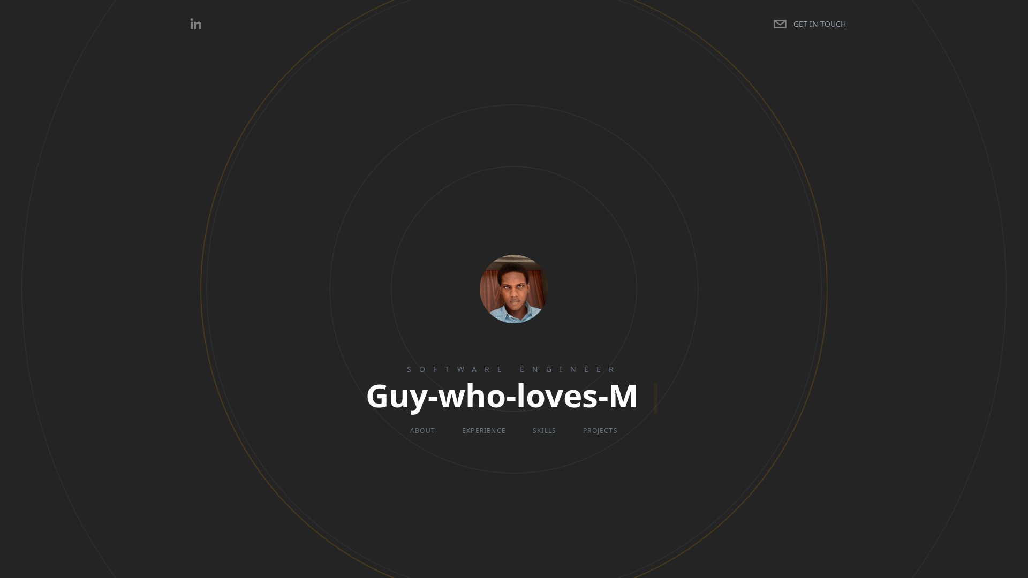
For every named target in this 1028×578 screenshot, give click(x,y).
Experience (484, 430)
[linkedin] (195, 24)
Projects (600, 430)
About (422, 430)
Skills (544, 430)
